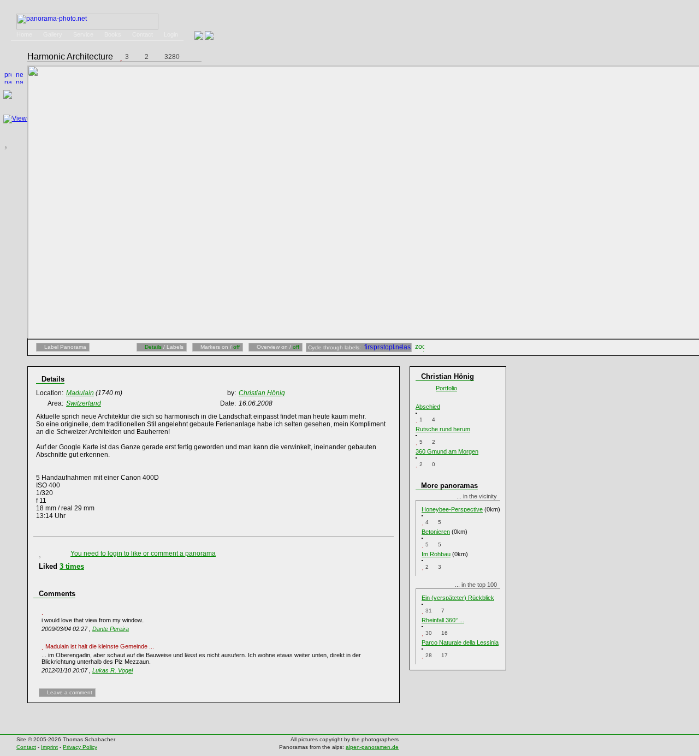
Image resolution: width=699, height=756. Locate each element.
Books (112, 34)
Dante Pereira (110, 629)
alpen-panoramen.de (372, 747)
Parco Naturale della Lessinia (460, 642)
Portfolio (446, 388)
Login (171, 34)
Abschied (428, 406)
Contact (142, 34)
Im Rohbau (436, 554)
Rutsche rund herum (443, 429)
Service (83, 34)
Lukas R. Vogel (112, 670)
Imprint (49, 747)
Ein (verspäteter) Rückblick (458, 597)
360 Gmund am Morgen (447, 451)
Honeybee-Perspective (452, 509)
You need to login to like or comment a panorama (143, 553)
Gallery (52, 34)
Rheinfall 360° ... (443, 620)
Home (24, 34)
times (72, 566)
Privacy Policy (80, 747)
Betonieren (436, 531)
